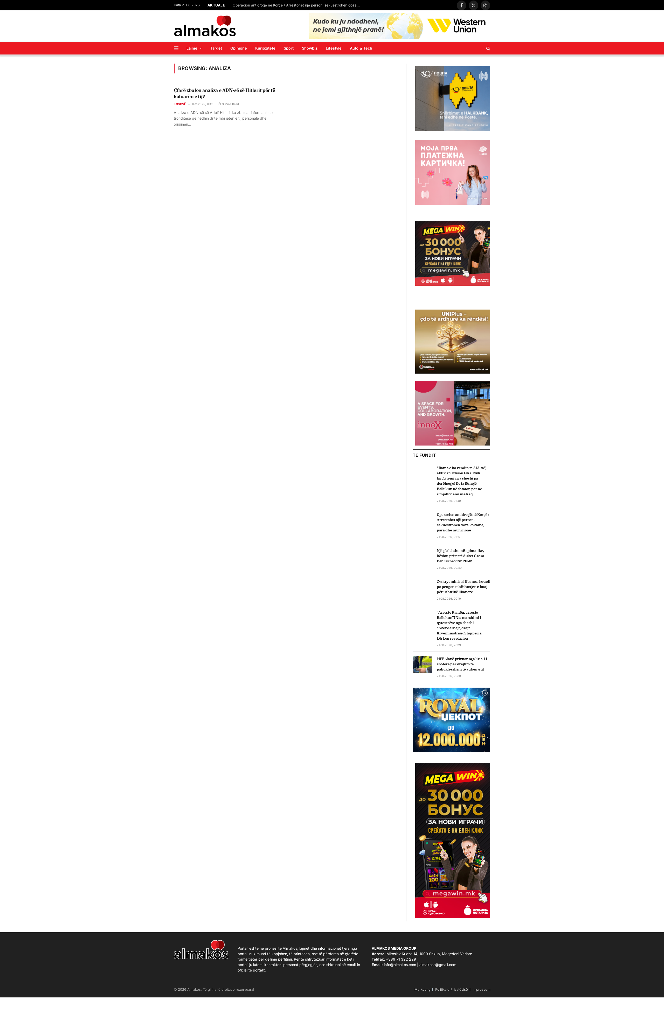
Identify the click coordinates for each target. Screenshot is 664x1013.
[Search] (487, 48)
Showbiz (309, 48)
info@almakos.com (400, 964)
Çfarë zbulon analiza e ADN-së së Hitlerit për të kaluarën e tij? (224, 93)
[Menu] (176, 48)
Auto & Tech (361, 48)
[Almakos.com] (205, 25)
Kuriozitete (265, 48)
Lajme (191, 48)
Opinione (238, 48)
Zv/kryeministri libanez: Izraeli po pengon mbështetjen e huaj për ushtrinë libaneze (463, 586)
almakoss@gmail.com (437, 964)
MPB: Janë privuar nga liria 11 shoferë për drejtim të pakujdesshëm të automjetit (462, 664)
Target (216, 48)
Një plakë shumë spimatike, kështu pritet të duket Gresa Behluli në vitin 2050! (460, 555)
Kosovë (180, 104)
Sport (289, 48)
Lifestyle (334, 48)
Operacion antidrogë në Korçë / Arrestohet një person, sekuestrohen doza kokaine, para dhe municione (297, 5)
